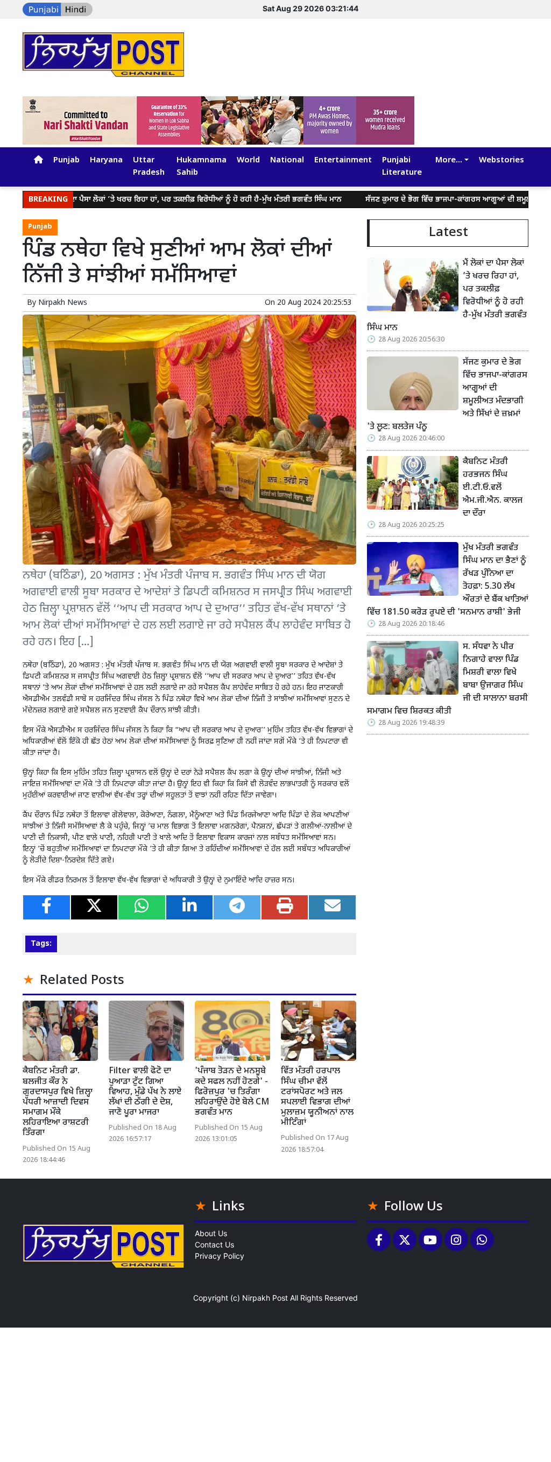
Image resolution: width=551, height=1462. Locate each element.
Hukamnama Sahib (201, 166)
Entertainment (343, 160)
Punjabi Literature (402, 166)
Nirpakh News (62, 303)
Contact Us (214, 1244)
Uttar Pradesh (149, 166)
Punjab (66, 160)
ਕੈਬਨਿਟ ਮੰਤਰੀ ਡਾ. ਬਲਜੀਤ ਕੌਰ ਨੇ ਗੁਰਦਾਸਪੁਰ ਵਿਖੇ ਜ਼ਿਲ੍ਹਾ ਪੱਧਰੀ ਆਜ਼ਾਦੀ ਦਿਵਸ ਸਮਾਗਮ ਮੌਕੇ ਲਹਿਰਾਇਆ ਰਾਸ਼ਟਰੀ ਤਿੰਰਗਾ (58, 1102)
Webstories (501, 160)
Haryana (106, 160)
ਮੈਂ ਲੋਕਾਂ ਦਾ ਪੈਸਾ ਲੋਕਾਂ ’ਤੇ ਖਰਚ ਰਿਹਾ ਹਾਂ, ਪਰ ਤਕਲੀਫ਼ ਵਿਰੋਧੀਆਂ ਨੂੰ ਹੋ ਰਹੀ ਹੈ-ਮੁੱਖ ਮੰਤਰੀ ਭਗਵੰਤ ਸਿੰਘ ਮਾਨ (163, 200)
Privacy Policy (219, 1255)
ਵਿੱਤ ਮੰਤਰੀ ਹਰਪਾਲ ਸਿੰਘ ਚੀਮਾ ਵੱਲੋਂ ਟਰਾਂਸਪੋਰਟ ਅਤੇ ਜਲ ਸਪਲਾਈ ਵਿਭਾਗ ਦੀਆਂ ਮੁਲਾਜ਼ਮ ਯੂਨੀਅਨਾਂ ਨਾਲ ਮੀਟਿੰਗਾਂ (317, 1097)
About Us (211, 1233)
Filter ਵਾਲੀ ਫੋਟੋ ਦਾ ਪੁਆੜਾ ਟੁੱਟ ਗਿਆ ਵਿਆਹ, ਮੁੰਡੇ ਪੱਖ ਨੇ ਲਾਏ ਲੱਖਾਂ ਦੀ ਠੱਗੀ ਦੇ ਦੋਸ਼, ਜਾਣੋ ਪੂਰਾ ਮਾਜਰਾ (145, 1092)
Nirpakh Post (265, 1297)
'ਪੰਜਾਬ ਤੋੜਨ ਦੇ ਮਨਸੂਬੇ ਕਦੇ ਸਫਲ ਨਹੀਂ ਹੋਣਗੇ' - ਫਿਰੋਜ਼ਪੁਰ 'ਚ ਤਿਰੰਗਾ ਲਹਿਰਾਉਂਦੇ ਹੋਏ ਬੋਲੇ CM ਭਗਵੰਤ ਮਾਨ (232, 1092)
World (248, 160)
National (287, 160)
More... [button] (448, 160)
